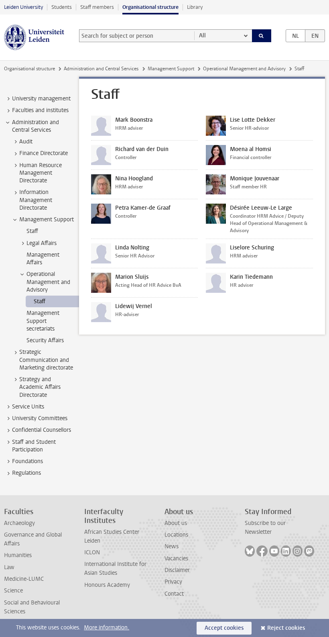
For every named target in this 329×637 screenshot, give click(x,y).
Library (195, 7)
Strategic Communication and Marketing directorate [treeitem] (46, 360)
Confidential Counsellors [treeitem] (41, 430)
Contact (174, 594)
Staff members (97, 7)
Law (9, 567)
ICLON (92, 552)
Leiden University (23, 7)
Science (13, 590)
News (171, 546)
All (202, 35)
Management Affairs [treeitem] (42, 258)
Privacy (173, 582)
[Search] (261, 35)
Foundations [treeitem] (27, 461)
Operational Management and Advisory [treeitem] (48, 282)
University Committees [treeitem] (39, 418)
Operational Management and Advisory (244, 68)
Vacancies (176, 558)
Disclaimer (177, 570)
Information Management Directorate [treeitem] (35, 200)
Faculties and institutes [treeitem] (40, 110)
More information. (106, 627)
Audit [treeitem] (25, 141)
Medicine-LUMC (24, 579)
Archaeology (19, 523)
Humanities (18, 555)
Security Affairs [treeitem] (45, 340)
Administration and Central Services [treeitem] (35, 126)
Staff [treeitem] (32, 231)
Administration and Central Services (101, 68)
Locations (176, 535)
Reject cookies (286, 628)
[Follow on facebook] (262, 551)
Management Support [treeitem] (46, 219)
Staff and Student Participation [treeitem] (34, 445)
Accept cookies (224, 628)
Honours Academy (107, 585)
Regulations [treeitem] (26, 473)
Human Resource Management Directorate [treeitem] (40, 173)
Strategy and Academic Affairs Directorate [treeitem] (40, 387)
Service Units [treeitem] (28, 406)
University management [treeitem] (41, 98)
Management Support (171, 68)
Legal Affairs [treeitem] (41, 243)
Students (61, 7)
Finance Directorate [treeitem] (43, 153)
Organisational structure (150, 7)
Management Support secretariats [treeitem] (42, 321)
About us (175, 523)
